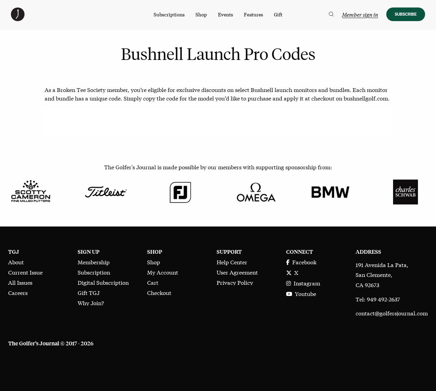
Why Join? (91, 303)
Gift (278, 14)
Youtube (304, 293)
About (16, 262)
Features (253, 14)
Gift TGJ (88, 292)
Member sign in (360, 14)
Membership (94, 262)
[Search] (331, 14)
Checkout (159, 292)
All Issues (20, 282)
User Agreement (237, 272)
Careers (18, 292)
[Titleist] (105, 191)
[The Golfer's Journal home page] (18, 18)
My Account (162, 272)
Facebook (303, 262)
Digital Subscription (103, 282)
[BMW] (330, 191)
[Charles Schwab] (405, 191)
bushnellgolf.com (366, 98)
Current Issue (25, 272)
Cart (152, 282)
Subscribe (406, 14)
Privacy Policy (235, 282)
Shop (201, 14)
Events (225, 14)
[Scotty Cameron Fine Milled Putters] (30, 191)
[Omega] (255, 191)
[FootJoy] (180, 191)
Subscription (94, 272)
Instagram (305, 283)
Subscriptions (169, 14)
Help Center (232, 262)
